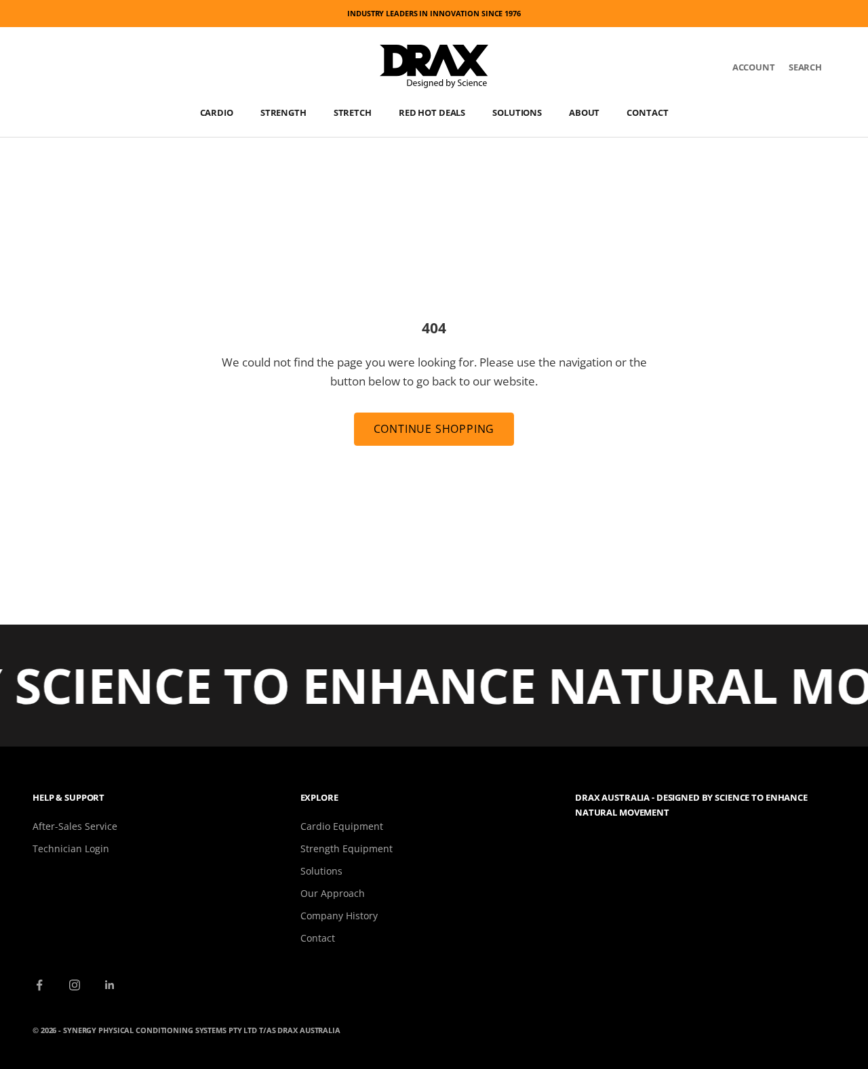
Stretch (353, 112)
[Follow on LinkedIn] (110, 985)
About (584, 112)
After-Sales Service (75, 826)
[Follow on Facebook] (39, 985)
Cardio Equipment (341, 826)
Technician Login (71, 848)
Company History (339, 915)
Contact (647, 112)
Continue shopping (434, 428)
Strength (283, 112)
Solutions (517, 112)
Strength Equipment (346, 848)
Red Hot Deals (432, 112)
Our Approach (332, 893)
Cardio (216, 112)
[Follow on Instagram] (74, 985)
